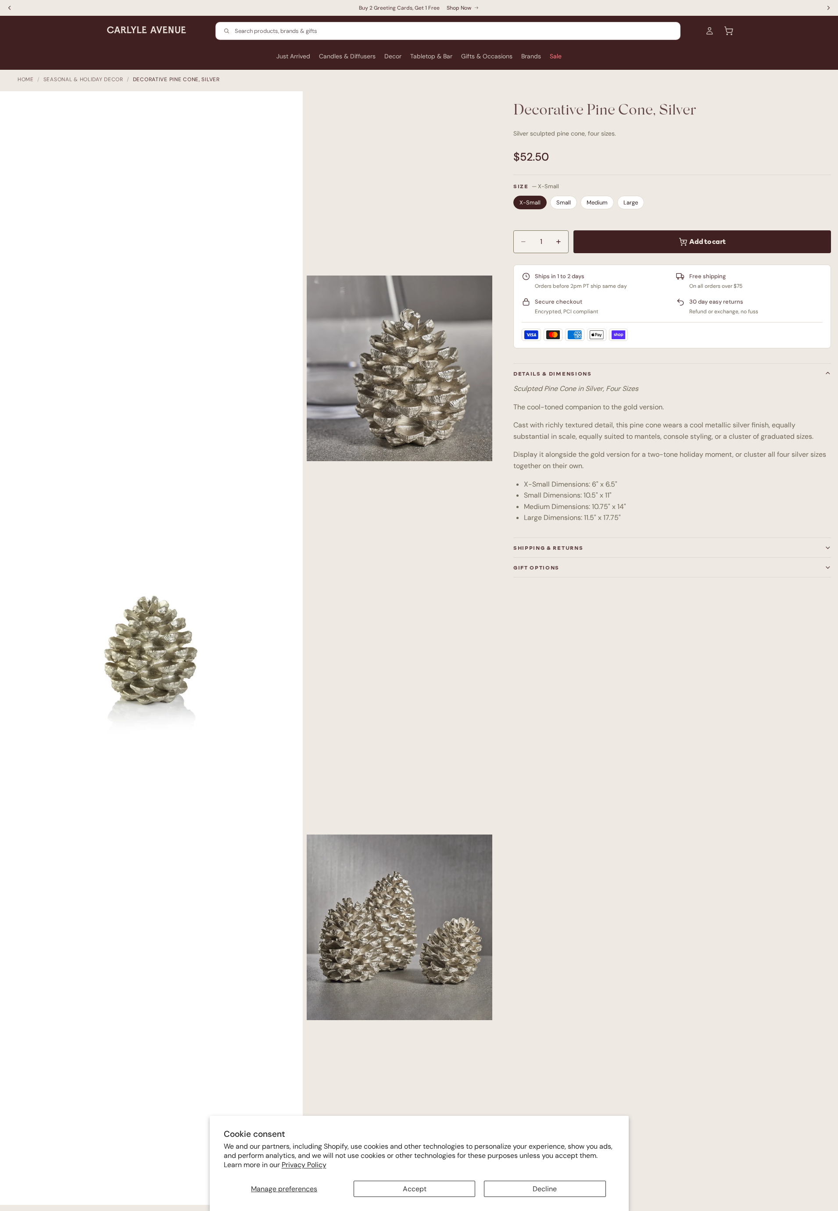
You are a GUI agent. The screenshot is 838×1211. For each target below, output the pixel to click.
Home (26, 79)
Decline (545, 1188)
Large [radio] (630, 202)
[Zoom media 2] (399, 368)
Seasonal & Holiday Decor (83, 79)
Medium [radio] (597, 202)
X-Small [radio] (530, 202)
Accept (414, 1188)
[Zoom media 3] (399, 927)
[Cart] (728, 30)
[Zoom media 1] (155, 652)
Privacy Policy (304, 1164)
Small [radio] (563, 202)
